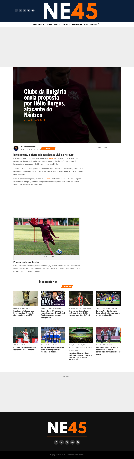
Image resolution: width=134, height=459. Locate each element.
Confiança (49, 345)
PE (38, 120)
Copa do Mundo (77, 345)
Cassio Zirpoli (77, 24)
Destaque (78, 308)
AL (17, 345)
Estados (65, 24)
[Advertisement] (67, 47)
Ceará (15, 308)
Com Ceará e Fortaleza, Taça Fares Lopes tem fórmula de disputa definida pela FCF (23, 313)
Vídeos (59, 308)
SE (53, 345)
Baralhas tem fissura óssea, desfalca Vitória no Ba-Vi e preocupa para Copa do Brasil (79, 313)
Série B (43, 308)
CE (18, 308)
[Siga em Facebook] (16, 10)
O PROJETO (93, 24)
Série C (42, 120)
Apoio (86, 24)
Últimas (49, 24)
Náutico (33, 120)
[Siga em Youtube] (28, 10)
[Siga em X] (20, 10)
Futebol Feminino (80, 348)
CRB (14, 345)
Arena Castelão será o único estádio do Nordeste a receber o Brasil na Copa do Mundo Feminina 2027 (80, 356)
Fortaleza (22, 308)
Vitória (89, 308)
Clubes (56, 24)
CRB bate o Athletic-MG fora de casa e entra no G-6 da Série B (24, 348)
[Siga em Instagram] (24, 10)
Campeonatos (37, 24)
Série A (71, 308)
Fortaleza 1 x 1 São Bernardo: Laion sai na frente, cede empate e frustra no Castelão (108, 313)
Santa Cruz (99, 345)
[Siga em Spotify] (33, 10)
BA (74, 308)
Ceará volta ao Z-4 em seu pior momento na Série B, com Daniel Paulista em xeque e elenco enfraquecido (53, 314)
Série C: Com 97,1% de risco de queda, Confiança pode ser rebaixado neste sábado (52, 349)
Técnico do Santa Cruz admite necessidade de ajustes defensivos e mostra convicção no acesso (108, 350)
